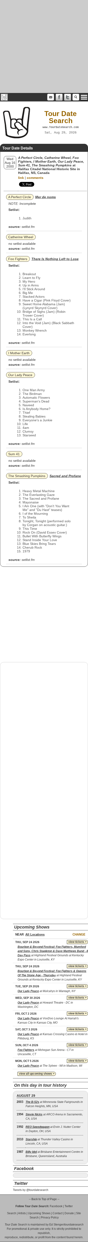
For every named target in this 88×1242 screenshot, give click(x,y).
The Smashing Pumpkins (26, 476)
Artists (22, 1213)
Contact (57, 1213)
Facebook (56, 1206)
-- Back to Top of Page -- (44, 1199)
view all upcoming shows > (36, 1073)
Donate (69, 1213)
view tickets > (77, 942)
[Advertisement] (44, 46)
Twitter (69, 1206)
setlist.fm (28, 227)
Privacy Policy (50, 1217)
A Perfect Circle (19, 197)
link (21, 178)
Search (11, 1213)
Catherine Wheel (20, 237)
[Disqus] (44, 726)
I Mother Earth (19, 353)
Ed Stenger (56, 1224)
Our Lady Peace (20, 375)
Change (79, 934)
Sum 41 (14, 454)
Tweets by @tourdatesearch (30, 1190)
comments (35, 178)
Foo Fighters (17, 259)
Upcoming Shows (39, 1213)
